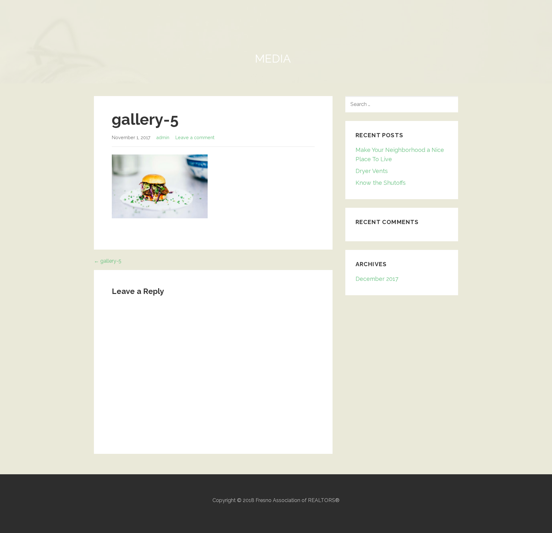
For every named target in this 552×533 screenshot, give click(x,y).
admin (162, 137)
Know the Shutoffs (381, 182)
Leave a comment (194, 137)
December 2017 (377, 278)
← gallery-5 (107, 261)
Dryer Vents (372, 171)
